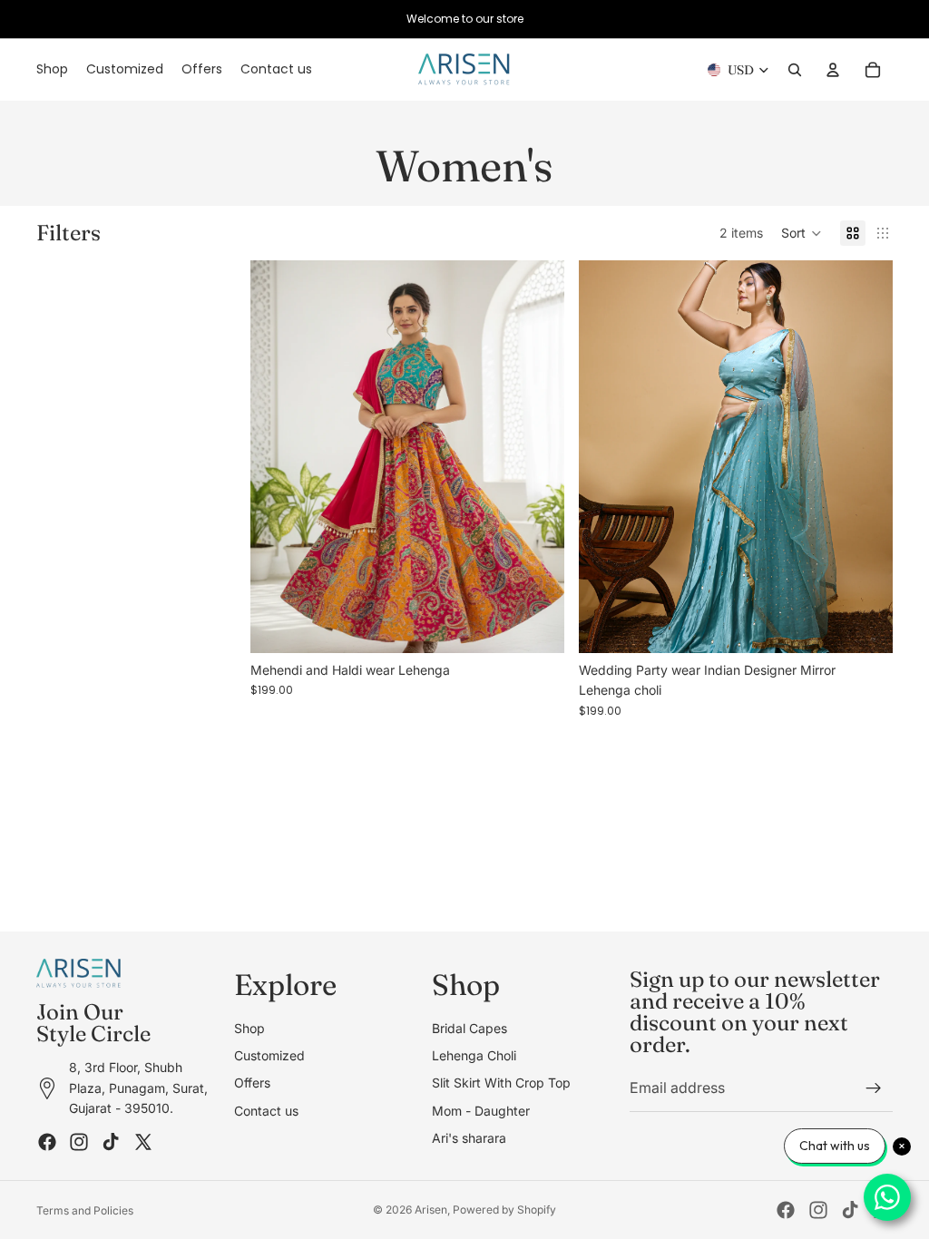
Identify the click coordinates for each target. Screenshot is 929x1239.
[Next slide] (537, 457)
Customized (269, 1055)
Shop (249, 1027)
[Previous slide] (277, 457)
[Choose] (536, 625)
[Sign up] (874, 1088)
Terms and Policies (84, 1210)
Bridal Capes (469, 1027)
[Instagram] (79, 1142)
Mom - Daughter (481, 1109)
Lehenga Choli (474, 1055)
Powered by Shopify (504, 1209)
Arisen (431, 1209)
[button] (801, 233)
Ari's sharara (469, 1138)
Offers (252, 1082)
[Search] (795, 70)
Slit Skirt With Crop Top (501, 1082)
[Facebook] (47, 1142)
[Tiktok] (111, 1142)
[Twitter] (143, 1142)
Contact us (266, 1109)
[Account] (833, 70)
